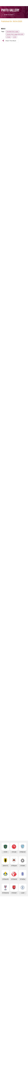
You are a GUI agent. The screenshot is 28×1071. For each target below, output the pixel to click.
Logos (3, 1018)
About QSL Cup (6, 992)
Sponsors (4, 934)
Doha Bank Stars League (9, 911)
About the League (7, 924)
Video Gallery (5, 1010)
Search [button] (21, 3)
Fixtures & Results (7, 913)
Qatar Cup (4, 959)
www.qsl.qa (16, 1065)
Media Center (5, 1015)
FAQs (3, 1053)
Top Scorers (5, 919)
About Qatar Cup (6, 970)
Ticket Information (7, 929)
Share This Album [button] (11, 40)
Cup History (5, 967)
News (3, 1005)
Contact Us (5, 1050)
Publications (5, 1043)
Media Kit (4, 1013)
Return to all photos (8, 15)
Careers (4, 1033)
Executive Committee (8, 1027)
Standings (4, 916)
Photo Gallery (5, 1007)
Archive (4, 921)
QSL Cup (4, 979)
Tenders (4, 1030)
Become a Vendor (7, 1038)
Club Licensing (6, 1041)
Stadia (3, 932)
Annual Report (6, 1035)
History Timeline (6, 927)
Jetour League (6, 941)
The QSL (4, 1025)
